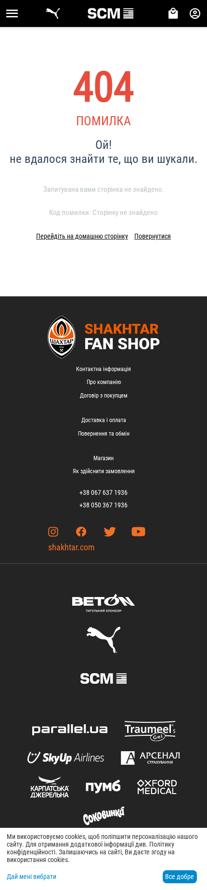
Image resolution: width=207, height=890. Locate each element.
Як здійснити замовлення (104, 471)
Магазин (103, 458)
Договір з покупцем (104, 395)
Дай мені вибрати (31, 876)
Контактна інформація (103, 369)
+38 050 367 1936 (103, 505)
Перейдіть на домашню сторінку (82, 236)
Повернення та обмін (103, 433)
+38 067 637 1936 (103, 492)
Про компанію (104, 382)
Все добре (179, 876)
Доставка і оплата (103, 420)
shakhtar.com (71, 547)
